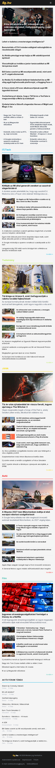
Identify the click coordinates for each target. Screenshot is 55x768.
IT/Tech (6, 149)
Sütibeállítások (32, 764)
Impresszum (27, 760)
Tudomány (8, 260)
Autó (4, 476)
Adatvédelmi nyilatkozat (11, 760)
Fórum (36, 760)
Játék (5, 368)
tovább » (49, 254)
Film (4, 578)
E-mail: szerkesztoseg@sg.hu (13, 764)
